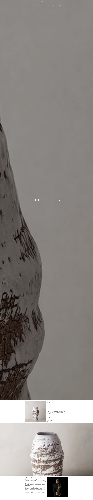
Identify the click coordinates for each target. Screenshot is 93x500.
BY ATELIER (33, 5)
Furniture (37, 5)
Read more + (35, 496)
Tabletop (50, 5)
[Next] (91, 449)
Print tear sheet (49, 420)
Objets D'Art (46, 5)
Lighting (41, 5)
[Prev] (1, 449)
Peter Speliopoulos (49, 402)
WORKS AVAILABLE (59, 5)
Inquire (48, 421)
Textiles (54, 5)
